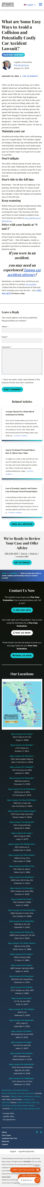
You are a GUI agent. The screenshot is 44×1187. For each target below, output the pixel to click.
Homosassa (27, 1096)
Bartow (4, 1093)
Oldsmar (20, 1102)
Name (5, 326)
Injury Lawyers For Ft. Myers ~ (22, 954)
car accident (31, 284)
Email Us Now (23, 655)
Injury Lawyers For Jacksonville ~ (22, 1064)
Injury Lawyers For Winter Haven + (22, 943)
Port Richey (6, 1105)
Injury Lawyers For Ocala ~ (22, 998)
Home (4, 573)
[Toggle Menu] (40, 4)
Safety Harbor (22, 1105)
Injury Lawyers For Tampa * (22, 734)
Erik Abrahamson (21, 65)
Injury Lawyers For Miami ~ (22, 1031)
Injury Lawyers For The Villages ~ (22, 1009)
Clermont (20, 1093)
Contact (5, 1144)
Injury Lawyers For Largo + (22, 833)
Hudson (19, 1096)
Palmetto (27, 1102)
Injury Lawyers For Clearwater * (22, 778)
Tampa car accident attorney (24, 272)
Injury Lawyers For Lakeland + (22, 767)
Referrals (5, 1141)
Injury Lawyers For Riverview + (22, 756)
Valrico (37, 1108)
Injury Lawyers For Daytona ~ (22, 1053)
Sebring (31, 1105)
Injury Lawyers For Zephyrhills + (22, 921)
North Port (6, 1102)
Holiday (13, 1096)
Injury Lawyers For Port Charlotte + (22, 910)
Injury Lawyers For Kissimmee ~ (22, 976)
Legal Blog (13, 573)
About (4, 1132)
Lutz (32, 1099)
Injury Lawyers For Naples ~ (22, 965)
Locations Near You (9, 1138)
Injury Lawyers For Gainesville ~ (22, 1020)
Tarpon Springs (28, 1108)
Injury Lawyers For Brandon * (22, 745)
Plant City (35, 1102)
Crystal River (29, 1093)
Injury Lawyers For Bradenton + (22, 877)
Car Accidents (30, 76)
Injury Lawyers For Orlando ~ (22, 987)
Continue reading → (21, 436)
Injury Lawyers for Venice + (22, 899)
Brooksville (12, 1093)
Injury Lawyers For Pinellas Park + (22, 844)
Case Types (6, 1135)
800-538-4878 (11, 553)
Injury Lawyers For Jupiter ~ (22, 1042)
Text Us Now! (23, 633)
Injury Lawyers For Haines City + (22, 866)
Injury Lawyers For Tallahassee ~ (22, 1078)
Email (5, 337)
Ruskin (13, 1105)
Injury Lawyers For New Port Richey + (22, 800)
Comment (6, 347)
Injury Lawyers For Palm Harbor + (22, 855)
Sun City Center (16, 1108)
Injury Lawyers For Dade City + (22, 932)
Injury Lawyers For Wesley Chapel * (22, 811)
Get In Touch (22, 562)
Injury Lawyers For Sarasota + (22, 888)
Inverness (36, 1096)
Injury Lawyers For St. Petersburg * (22, 789)
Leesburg (26, 1099)
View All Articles (22, 524)
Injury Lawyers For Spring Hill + (22, 822)
